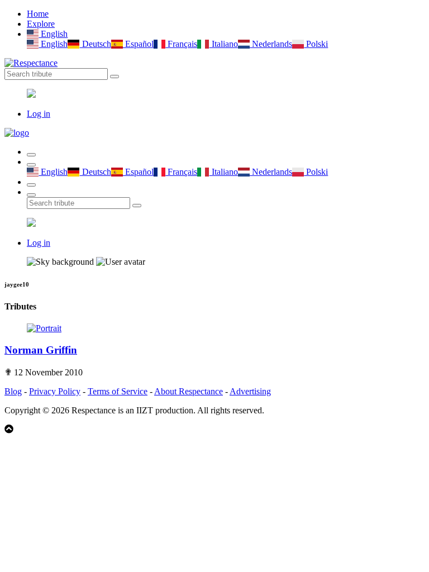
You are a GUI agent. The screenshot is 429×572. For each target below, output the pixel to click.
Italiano (223, 44)
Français (181, 44)
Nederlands (271, 44)
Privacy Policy (54, 391)
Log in (38, 113)
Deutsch (95, 44)
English (53, 34)
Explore (41, 23)
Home (38, 13)
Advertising (250, 391)
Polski (316, 44)
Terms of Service (117, 391)
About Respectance (188, 391)
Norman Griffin (40, 350)
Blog (13, 391)
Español (138, 44)
